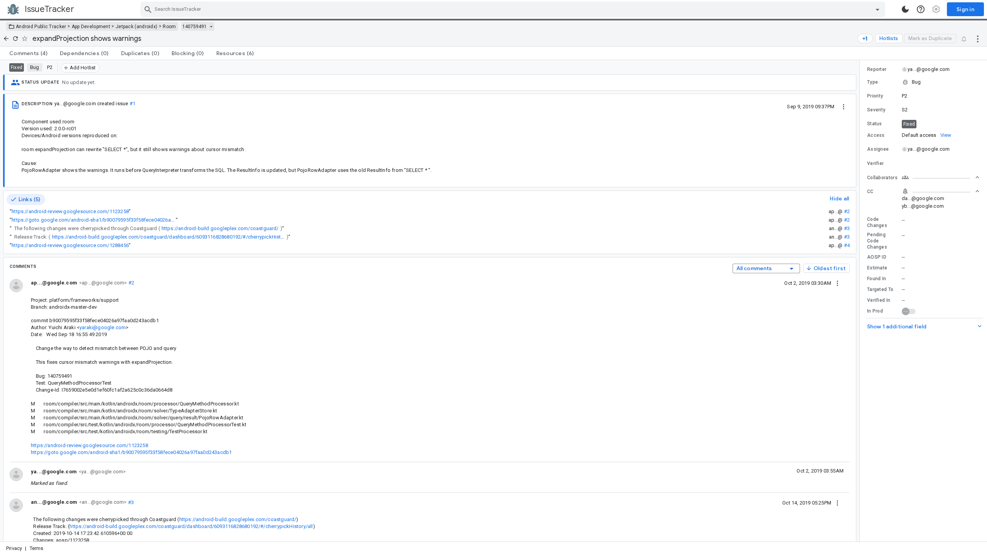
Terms (37, 548)
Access (876, 135)
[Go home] (6, 38)
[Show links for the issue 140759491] (211, 26)
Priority (875, 96)
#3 (847, 228)
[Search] (148, 9)
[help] (920, 9)
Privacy (14, 548)
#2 (847, 211)
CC (870, 191)
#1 (132, 103)
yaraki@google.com (102, 327)
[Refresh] (15, 38)
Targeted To (880, 289)
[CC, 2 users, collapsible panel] (941, 191)
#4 (847, 245)
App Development (91, 26)
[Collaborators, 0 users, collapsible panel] (941, 177)
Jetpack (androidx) (136, 26)
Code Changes (877, 222)
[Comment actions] (837, 283)
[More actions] (978, 38)
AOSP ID (876, 257)
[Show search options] (877, 9)
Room (169, 26)
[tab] (28, 53)
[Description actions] (843, 106)
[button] (923, 82)
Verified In (878, 300)
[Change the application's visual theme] (905, 9)
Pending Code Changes (877, 241)
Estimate (877, 268)
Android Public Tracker (41, 26)
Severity (876, 110)
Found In (876, 278)
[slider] (860, 301)
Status (874, 123)
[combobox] (514, 9)
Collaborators (882, 177)
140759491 (194, 26)
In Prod (875, 311)
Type (872, 82)
